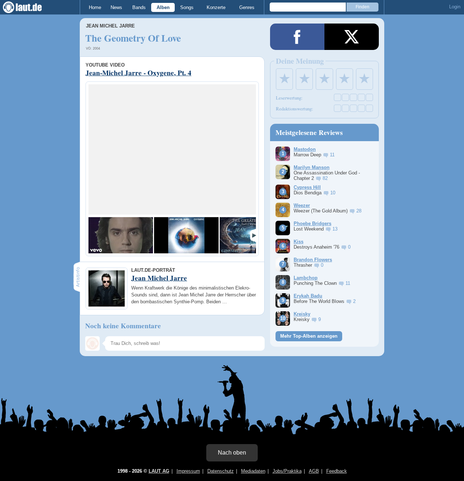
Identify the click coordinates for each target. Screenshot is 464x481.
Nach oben (232, 453)
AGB (314, 471)
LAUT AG (159, 471)
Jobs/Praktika (287, 471)
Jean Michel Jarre (110, 26)
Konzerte (216, 7)
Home (95, 7)
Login (454, 6)
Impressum (188, 471)
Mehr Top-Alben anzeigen (308, 336)
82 (325, 178)
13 (334, 229)
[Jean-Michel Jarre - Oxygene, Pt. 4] (120, 235)
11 (332, 154)
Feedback (336, 471)
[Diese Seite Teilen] (297, 37)
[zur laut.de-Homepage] (29, 7)
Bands (139, 7)
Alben (163, 7)
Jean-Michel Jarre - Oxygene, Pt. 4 (138, 73)
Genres (246, 7)
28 (358, 211)
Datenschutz (220, 471)
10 (332, 192)
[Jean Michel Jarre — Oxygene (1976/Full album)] (186, 235)
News (116, 7)
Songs (187, 7)
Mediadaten (253, 471)
